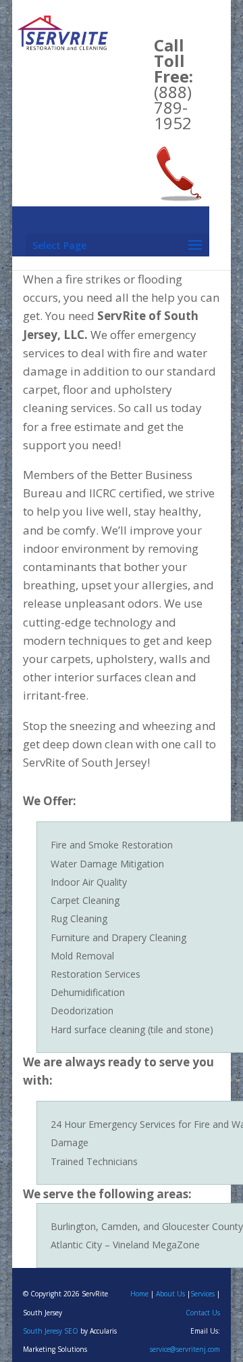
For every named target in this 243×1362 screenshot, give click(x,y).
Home (139, 1293)
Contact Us (203, 1312)
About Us (170, 1293)
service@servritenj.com (185, 1349)
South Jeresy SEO (50, 1331)
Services (202, 1293)
